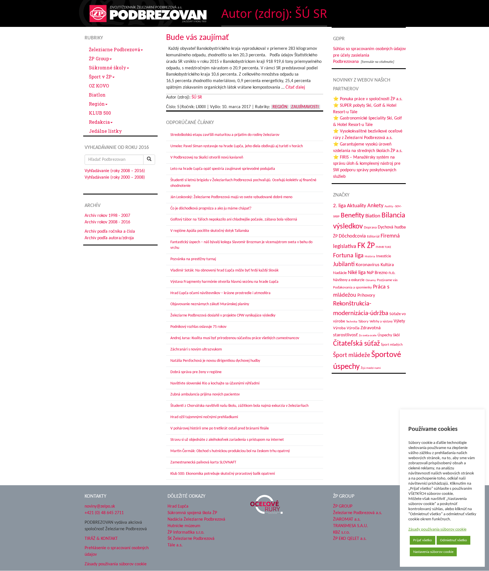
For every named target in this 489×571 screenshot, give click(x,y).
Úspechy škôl (389, 335)
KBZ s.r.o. (341, 532)
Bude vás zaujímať (197, 37)
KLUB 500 (100, 113)
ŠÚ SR (197, 97)
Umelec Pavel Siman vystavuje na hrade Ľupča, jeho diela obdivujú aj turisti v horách (236, 146)
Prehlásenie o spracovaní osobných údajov (117, 551)
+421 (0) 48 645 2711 (104, 513)
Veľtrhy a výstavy (381, 321)
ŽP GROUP (342, 506)
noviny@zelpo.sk (100, 506)
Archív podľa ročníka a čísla (110, 231)
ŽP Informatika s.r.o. (186, 532)
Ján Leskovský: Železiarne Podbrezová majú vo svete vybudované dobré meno (231, 197)
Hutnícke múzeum (184, 526)
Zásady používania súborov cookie (437, 529)
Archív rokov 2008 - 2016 (107, 222)
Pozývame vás (387, 280)
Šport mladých (392, 345)
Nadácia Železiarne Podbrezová (196, 519)
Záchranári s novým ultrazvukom (196, 349)
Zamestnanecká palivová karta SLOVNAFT (203, 462)
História (370, 256)
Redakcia (99, 122)
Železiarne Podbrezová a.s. (357, 513)
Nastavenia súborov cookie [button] (433, 552)
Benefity (352, 215)
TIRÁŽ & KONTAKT (101, 538)
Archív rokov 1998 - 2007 (107, 215)
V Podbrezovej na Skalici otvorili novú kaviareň (206, 157)
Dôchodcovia (352, 236)
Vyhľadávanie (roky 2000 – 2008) (115, 177)
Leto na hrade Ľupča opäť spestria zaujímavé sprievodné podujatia (222, 169)
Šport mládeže (351, 355)
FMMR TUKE (383, 247)
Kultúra (387, 265)
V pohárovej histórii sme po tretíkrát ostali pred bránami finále (219, 428)
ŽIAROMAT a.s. (347, 519)
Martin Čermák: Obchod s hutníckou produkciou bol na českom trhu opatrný (230, 451)
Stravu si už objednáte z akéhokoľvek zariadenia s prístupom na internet (227, 440)
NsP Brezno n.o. (381, 273)
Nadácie (340, 273)
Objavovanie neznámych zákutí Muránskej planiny (209, 304)
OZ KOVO (99, 86)
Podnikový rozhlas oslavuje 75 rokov (198, 327)
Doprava (370, 227)
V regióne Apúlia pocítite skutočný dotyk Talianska (209, 231)
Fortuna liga (348, 256)
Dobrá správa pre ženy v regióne (196, 372)
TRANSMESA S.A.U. (350, 526)
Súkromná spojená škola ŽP (192, 513)
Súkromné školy (107, 67)
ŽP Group (99, 58)
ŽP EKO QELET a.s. (349, 538)
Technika (351, 321)
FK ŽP (366, 246)
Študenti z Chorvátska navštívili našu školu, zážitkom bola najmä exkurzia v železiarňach (239, 406)
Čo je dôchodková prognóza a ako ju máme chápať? (210, 208)
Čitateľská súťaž (356, 344)
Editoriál (373, 236)
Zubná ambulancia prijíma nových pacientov (205, 394)
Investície (383, 256)
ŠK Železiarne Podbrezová (191, 538)
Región (97, 104)
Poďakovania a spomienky (352, 287)
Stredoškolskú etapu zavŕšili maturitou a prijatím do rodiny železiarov (224, 135)
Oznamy (371, 280)
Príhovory (366, 295)
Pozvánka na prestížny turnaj (193, 259)
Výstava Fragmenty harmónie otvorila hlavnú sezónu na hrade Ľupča (224, 282)
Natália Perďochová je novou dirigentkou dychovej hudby (215, 361)
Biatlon (97, 95)
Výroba (339, 328)
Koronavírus (367, 264)
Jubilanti (344, 265)
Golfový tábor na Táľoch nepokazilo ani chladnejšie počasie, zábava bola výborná (233, 219)
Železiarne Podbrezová (114, 49)
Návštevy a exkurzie (348, 280)
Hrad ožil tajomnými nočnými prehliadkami (204, 417)
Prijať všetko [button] (422, 540)
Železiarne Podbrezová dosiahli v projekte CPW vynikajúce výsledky (222, 315)
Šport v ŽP (100, 77)
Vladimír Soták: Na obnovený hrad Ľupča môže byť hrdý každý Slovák (224, 270)
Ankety (375, 206)
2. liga (339, 206)
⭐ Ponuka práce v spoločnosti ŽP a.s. (367, 99)
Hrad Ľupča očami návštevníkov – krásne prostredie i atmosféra (220, 293)
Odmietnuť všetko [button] (453, 540)
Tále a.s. (175, 545)
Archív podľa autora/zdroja (109, 238)
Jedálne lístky (105, 131)
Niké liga (357, 272)
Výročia (353, 328)
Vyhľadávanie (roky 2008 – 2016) (115, 171)
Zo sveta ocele (367, 335)
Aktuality (356, 206)
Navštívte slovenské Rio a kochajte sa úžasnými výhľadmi (214, 383)
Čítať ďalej (295, 87)
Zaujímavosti (305, 107)
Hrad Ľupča (178, 506)
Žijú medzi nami (371, 368)
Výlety (399, 321)
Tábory (363, 321)
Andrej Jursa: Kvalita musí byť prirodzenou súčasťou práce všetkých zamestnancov (234, 338)
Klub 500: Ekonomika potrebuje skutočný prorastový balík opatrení (222, 474)
